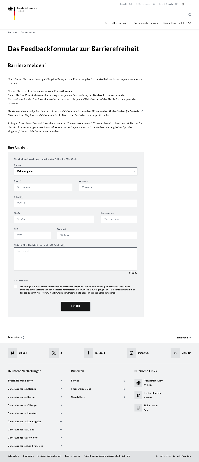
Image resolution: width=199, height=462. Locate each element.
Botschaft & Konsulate (116, 23)
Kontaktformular (53, 127)
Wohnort (61, 229)
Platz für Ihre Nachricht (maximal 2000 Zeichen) (39, 245)
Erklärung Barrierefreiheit (49, 456)
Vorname (83, 181)
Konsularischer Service (146, 23)
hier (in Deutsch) (130, 111)
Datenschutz (13, 456)
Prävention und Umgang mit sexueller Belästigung (107, 456)
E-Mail (18, 197)
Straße (17, 213)
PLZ (16, 229)
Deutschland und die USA (177, 23)
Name (17, 181)
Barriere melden (72, 456)
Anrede (17, 165)
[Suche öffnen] (189, 13)
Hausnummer (107, 213)
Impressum (28, 456)
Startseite (12, 32)
